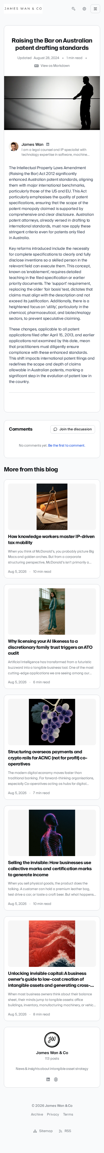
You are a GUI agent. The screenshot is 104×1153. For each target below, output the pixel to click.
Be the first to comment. (66, 446)
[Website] (55, 1080)
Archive (37, 1115)
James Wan (33, 144)
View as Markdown (55, 65)
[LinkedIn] (47, 144)
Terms (68, 1115)
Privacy (53, 1115)
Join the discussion (75, 429)
